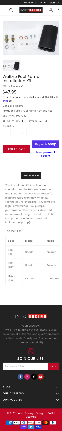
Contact (42, 2)
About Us (28, 2)
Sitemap (31, 416)
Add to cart (16, 149)
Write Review (11, 86)
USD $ (53, 2)
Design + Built (44, 413)
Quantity (8, 126)
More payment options (45, 153)
